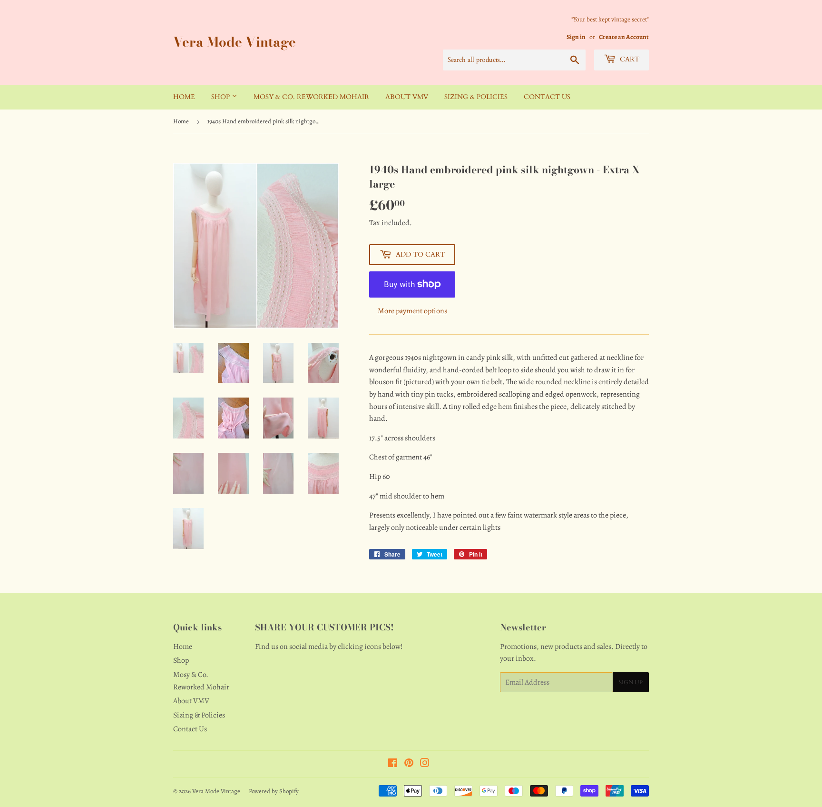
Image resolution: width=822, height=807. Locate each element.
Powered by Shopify (274, 791)
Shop (221, 96)
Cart (628, 59)
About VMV (406, 96)
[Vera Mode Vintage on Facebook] (393, 764)
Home (184, 96)
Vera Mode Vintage (234, 42)
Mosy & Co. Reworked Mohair (311, 96)
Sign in (576, 36)
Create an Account (624, 36)
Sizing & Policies (476, 96)
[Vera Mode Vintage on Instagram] (425, 764)
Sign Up (631, 682)
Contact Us (547, 96)
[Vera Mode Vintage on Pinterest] (409, 764)
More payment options (412, 311)
